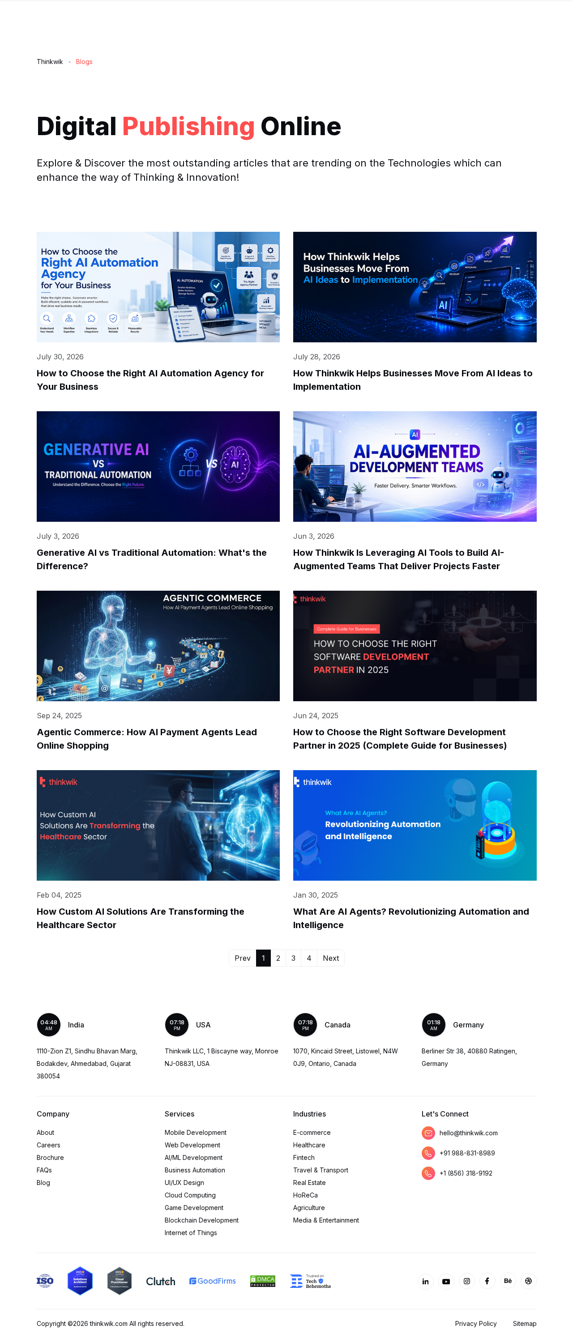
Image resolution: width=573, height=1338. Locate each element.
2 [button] (278, 958)
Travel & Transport (320, 1170)
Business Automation (195, 1170)
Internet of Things (191, 1232)
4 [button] (309, 958)
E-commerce (312, 1132)
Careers (48, 1145)
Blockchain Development (202, 1220)
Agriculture (309, 1207)
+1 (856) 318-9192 (466, 1173)
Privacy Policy (476, 1323)
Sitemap (525, 1323)
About (45, 1132)
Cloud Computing (190, 1195)
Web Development (192, 1145)
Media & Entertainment (326, 1220)
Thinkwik (50, 61)
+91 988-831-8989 (467, 1153)
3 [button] (293, 958)
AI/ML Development (193, 1157)
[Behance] (508, 1280)
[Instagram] (467, 1281)
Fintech (304, 1157)
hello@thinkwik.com (469, 1133)
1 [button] (263, 958)
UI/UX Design (184, 1182)
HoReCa (305, 1195)
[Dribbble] (529, 1281)
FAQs (44, 1170)
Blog (43, 1182)
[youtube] (446, 1282)
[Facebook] (487, 1281)
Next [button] (331, 958)
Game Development (194, 1207)
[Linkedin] (426, 1282)
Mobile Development (196, 1132)
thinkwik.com (109, 1323)
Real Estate (309, 1182)
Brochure (50, 1157)
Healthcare (309, 1145)
